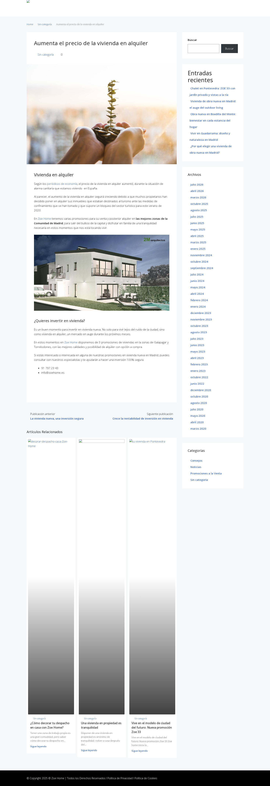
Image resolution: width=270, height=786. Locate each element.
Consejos (196, 460)
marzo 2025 (198, 242)
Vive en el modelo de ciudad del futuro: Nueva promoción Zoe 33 (152, 727)
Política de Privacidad (120, 778)
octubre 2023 (199, 326)
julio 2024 (196, 274)
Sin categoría (45, 24)
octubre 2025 (199, 204)
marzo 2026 (198, 197)
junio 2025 (197, 223)
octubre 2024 (199, 261)
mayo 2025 (197, 229)
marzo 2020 (198, 428)
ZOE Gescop (81, 8)
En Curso (99, 8)
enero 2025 (198, 248)
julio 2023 (196, 338)
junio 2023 (197, 345)
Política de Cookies (146, 778)
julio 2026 (196, 184)
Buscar (192, 40)
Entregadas (117, 8)
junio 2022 (197, 383)
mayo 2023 (197, 351)
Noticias (158, 8)
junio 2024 (197, 281)
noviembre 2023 (201, 319)
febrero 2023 (199, 364)
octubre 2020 (199, 396)
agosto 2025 (198, 210)
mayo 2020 (197, 415)
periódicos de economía (62, 184)
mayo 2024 (197, 287)
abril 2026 (197, 191)
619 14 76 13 (233, 8)
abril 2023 (197, 358)
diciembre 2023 (200, 313)
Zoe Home (44, 218)
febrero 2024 (199, 300)
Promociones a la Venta (206, 473)
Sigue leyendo (38, 746)
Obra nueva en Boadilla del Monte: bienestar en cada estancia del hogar (213, 120)
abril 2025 (197, 236)
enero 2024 (198, 306)
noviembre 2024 (201, 255)
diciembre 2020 (200, 390)
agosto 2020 (198, 403)
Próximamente (138, 8)
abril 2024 (197, 293)
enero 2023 (198, 371)
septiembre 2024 (201, 268)
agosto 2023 (198, 332)
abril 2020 (197, 422)
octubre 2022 (199, 377)
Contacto (174, 8)
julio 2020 (196, 409)
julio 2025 (196, 216)
